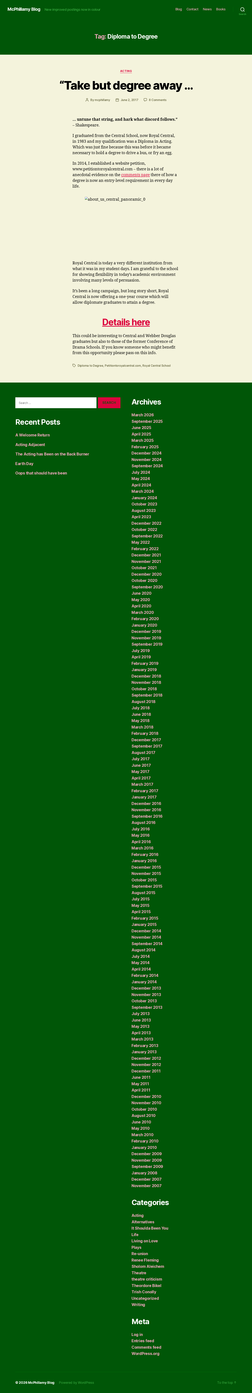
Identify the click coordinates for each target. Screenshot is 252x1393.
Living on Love (145, 1241)
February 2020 (145, 618)
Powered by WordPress (76, 1383)
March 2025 (142, 440)
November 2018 (146, 682)
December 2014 (146, 931)
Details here (126, 322)
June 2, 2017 (129, 100)
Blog (178, 9)
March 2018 (142, 727)
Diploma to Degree (90, 365)
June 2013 (141, 1020)
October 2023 (144, 504)
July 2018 (141, 708)
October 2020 (144, 580)
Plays (136, 1247)
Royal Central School (156, 365)
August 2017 (143, 752)
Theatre (139, 1273)
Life (135, 1234)
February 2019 (145, 663)
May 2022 (141, 542)
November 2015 (146, 873)
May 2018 (141, 720)
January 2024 (144, 498)
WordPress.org (146, 1353)
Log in (137, 1334)
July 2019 (141, 650)
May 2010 (141, 1128)
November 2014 (146, 937)
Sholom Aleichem (148, 1266)
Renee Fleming (145, 1260)
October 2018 (144, 689)
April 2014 (141, 969)
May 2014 (141, 962)
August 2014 (144, 950)
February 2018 (145, 733)
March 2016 (142, 848)
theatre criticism (147, 1279)
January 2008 (144, 1173)
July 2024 (141, 472)
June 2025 (141, 427)
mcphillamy (102, 100)
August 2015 (143, 892)
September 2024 (147, 466)
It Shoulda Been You (150, 1228)
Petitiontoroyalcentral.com (123, 365)
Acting (126, 71)
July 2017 (141, 759)
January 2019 (144, 669)
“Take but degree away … (126, 85)
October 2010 (144, 1109)
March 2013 (142, 1039)
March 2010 (142, 1134)
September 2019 (147, 644)
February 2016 (145, 854)
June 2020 (141, 593)
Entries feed (143, 1341)
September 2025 (147, 421)
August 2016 (144, 822)
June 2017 (141, 765)
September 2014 (147, 943)
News (207, 9)
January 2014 (144, 982)
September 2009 (147, 1166)
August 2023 (144, 510)
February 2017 (145, 791)
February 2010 (145, 1141)
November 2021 (146, 561)
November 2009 (147, 1160)
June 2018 (141, 714)
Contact (193, 9)
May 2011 (140, 1084)
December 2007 (147, 1179)
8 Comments (157, 100)
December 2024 (147, 453)
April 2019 (141, 657)
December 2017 (146, 740)
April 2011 (141, 1090)
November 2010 (146, 1103)
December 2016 (146, 803)
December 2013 (146, 988)
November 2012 (146, 1064)
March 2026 (143, 415)
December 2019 (146, 631)
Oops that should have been (41, 473)
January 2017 (144, 797)
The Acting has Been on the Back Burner (52, 454)
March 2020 (143, 612)
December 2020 (147, 574)
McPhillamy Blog (23, 9)
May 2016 (141, 835)
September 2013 (147, 1007)
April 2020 (141, 606)
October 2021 (144, 568)
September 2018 (147, 695)
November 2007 (147, 1185)
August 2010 (144, 1115)
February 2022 (145, 548)
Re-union (140, 1253)
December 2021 (146, 555)
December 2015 (146, 867)
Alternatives (143, 1222)
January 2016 (144, 861)
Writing (138, 1304)
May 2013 (140, 1026)
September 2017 (147, 746)
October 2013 (144, 1001)
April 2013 (141, 1033)
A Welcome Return (32, 435)
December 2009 (147, 1154)
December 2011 (146, 1071)
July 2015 (141, 899)
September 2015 (147, 886)
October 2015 (144, 880)
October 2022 (144, 529)
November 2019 (146, 638)
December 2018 (146, 676)
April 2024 (141, 485)
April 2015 (141, 911)
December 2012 (146, 1058)
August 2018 (144, 701)
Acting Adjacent (30, 444)
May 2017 (140, 771)
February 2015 (145, 918)
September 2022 (147, 536)
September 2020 (147, 587)
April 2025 (141, 434)
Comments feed (146, 1347)
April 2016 (141, 841)
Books (221, 9)
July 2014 (141, 956)
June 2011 (141, 1077)
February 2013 (145, 1045)
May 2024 (141, 478)
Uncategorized (145, 1298)
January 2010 (144, 1147)
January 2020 (144, 625)
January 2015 (144, 924)
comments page (135, 174)
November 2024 (147, 459)
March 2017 (142, 784)
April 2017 (141, 778)
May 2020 (141, 599)
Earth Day (24, 463)
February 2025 (145, 447)
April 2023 (141, 517)
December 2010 (146, 1096)
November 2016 (146, 810)
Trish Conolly (144, 1292)
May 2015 (140, 905)
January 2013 (144, 1052)
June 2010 (141, 1122)
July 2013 (141, 1013)
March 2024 (143, 491)
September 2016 (147, 816)
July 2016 (141, 829)
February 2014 (145, 975)
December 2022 (146, 523)
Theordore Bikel (146, 1285)
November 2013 (146, 994)
